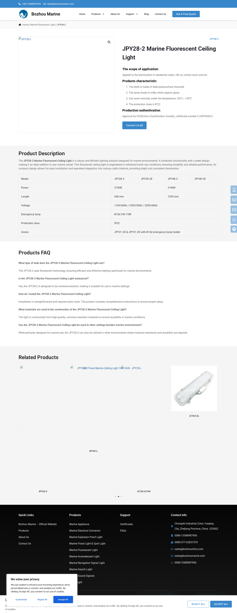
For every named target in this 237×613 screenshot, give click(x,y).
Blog (146, 14)
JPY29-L (93, 451)
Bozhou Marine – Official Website (38, 524)
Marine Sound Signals (81, 575)
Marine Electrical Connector (84, 530)
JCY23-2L (194, 415)
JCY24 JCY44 (143, 491)
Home (82, 14)
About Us (115, 14)
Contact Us (160, 14)
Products (96, 14)
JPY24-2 (43, 491)
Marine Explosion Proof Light (85, 537)
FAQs (123, 530)
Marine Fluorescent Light (42, 24)
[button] (109, 42)
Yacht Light (75, 582)
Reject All (42, 599)
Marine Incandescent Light (84, 556)
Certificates (126, 524)
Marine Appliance (79, 524)
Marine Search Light (80, 569)
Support (130, 14)
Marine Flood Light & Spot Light (87, 543)
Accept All (63, 599)
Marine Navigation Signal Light (87, 562)
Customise (21, 599)
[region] (41, 590)
